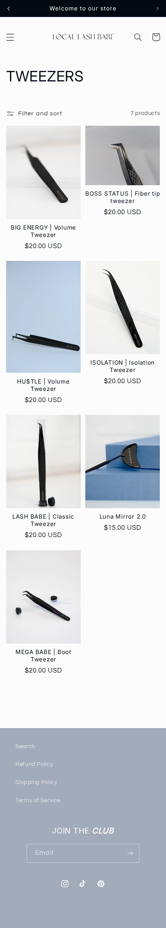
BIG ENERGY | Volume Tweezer (43, 231)
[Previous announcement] (8, 8)
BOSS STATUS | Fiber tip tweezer (122, 197)
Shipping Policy (36, 782)
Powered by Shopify (118, 923)
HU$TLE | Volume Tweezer (43, 385)
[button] (10, 37)
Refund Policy (34, 764)
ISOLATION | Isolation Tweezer (122, 366)
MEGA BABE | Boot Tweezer (43, 656)
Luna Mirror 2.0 (123, 516)
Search (25, 746)
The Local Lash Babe (69, 923)
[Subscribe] (130, 853)
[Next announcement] (157, 8)
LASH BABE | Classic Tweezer (43, 520)
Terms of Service (38, 800)
